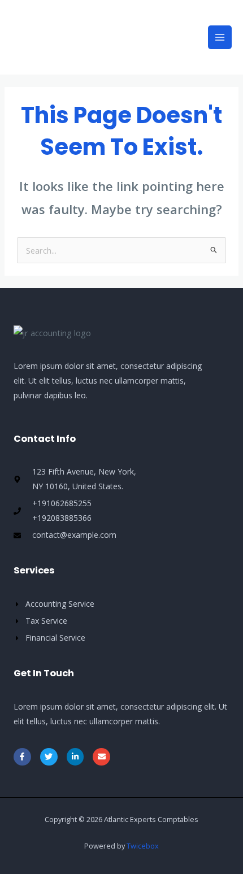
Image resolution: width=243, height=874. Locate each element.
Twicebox (143, 846)
